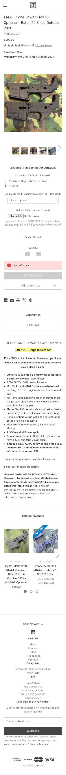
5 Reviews (33, 324)
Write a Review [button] (43, 45)
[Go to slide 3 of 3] (37, 591)
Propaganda (33, 655)
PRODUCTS (33, 673)
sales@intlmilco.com (44, 459)
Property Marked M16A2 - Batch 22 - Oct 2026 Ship (46, 570)
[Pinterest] (30, 300)
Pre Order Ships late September (27, 181)
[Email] (12, 300)
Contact (33, 648)
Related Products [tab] (33, 516)
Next (59, 148)
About (33, 644)
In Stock (14, 185)
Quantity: (33, 247)
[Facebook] (6, 300)
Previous (6, 148)
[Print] (18, 300)
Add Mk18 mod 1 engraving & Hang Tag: (33, 194)
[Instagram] (33, 632)
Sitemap (33, 659)
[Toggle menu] (5, 5)
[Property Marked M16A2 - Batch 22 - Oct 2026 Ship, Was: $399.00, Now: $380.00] (46, 541)
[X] (24, 300)
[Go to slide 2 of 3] (31, 591)
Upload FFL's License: (33, 210)
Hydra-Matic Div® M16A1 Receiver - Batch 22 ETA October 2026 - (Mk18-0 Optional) (16, 574)
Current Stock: (33, 237)
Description (33, 314)
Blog (33, 652)
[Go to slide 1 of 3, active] (25, 591)
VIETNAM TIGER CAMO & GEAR (33, 669)
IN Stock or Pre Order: (33, 175)
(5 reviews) (27, 45)
